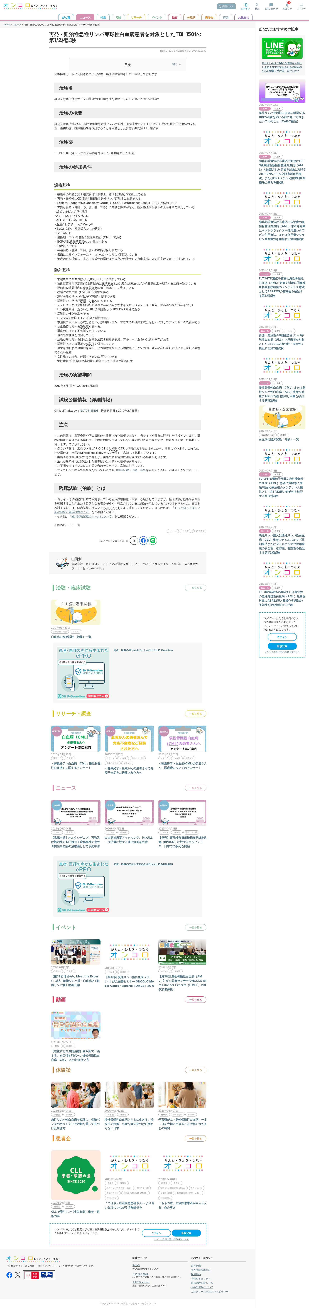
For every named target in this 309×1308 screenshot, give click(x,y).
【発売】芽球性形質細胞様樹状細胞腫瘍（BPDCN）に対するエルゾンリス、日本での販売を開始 (182, 842)
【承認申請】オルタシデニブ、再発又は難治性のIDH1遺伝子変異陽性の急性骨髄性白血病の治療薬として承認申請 (75, 842)
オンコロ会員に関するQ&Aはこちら (171, 1239)
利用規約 (196, 1274)
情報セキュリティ (201, 1278)
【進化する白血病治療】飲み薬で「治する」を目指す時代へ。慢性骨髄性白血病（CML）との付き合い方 (75, 1055)
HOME (7, 24)
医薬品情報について (202, 1287)
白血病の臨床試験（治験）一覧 (71, 637)
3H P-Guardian (141, 1282)
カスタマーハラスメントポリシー (209, 1291)
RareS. (136, 1265)
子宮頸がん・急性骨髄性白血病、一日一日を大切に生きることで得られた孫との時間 (182, 1124)
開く (174, 64)
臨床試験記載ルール (202, 1282)
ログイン (156, 1233)
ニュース (17, 24)
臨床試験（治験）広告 (131, 470)
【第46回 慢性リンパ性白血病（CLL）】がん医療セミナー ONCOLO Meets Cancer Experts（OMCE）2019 (129, 981)
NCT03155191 (89, 410)
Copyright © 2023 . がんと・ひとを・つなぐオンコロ (127, 1303)
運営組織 (196, 1265)
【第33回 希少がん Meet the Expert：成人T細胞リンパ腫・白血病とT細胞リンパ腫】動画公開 (75, 981)
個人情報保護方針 (201, 1269)
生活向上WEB (140, 1273)
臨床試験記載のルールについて (92, 516)
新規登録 (186, 1233)
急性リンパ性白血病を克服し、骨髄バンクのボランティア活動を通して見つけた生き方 (75, 1124)
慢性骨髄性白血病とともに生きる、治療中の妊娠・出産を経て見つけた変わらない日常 (129, 1124)
